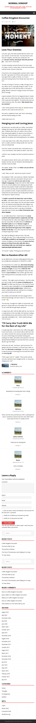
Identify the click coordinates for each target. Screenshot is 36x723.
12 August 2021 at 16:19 (18, 387)
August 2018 (5, 638)
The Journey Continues (8, 549)
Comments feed (6, 711)
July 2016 (4, 662)
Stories (4, 688)
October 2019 (6, 630)
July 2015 (4, 679)
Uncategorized (6, 694)
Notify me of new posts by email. (13, 518)
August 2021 (5, 612)
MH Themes (28, 721)
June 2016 (4, 665)
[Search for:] (18, 533)
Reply (18, 394)
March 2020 (5, 627)
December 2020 (6, 618)
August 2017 (5, 650)
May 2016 (4, 668)
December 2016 (6, 656)
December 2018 (6, 635)
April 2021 (4, 615)
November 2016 (6, 659)
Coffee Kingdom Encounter (9, 543)
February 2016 (6, 674)
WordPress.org (6, 714)
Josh (14, 21)
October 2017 (6, 647)
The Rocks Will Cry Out (8, 546)
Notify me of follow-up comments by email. (16, 515)
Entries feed (5, 708)
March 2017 (5, 653)
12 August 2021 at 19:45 (18, 411)
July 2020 (4, 621)
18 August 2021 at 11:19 (18, 462)
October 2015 (6, 677)
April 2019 (4, 633)
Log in (3, 705)
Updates (4, 697)
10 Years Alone (6, 555)
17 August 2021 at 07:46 (18, 438)
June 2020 (4, 624)
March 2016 (5, 671)
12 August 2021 (7, 21)
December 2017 (6, 641)
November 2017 (6, 644)
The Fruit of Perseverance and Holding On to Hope (16, 552)
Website (4, 505)
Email (3, 500)
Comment (4, 482)
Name (3, 495)
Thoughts (4, 691)
